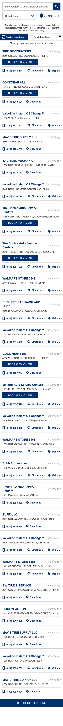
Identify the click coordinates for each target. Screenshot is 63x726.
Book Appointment (20, 62)
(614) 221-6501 (14, 101)
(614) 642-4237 (14, 149)
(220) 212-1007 (14, 125)
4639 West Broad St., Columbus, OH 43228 (24, 467)
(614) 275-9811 (14, 573)
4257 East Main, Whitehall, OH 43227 (21, 495)
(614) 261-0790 (14, 196)
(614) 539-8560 (14, 451)
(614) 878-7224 (14, 373)
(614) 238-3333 (14, 502)
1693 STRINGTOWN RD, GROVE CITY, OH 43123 (28, 444)
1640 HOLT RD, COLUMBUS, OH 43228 (23, 636)
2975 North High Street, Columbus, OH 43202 (25, 188)
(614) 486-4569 (14, 266)
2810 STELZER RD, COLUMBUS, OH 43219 (25, 55)
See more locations (31, 703)
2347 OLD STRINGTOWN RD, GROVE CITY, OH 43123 (30, 589)
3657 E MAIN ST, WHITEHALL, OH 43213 (23, 283)
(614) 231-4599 (14, 342)
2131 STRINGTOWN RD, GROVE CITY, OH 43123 (28, 518)
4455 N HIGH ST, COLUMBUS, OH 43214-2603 (26, 389)
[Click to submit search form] (56, 6)
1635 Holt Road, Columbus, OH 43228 (22, 660)
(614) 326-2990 (14, 427)
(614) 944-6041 (14, 70)
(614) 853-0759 (14, 668)
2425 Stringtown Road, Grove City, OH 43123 (25, 542)
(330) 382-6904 (14, 691)
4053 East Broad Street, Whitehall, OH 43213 (25, 334)
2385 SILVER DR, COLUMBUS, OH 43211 (24, 141)
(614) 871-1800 (14, 597)
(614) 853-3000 (14, 475)
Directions (37, 70)
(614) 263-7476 (14, 404)
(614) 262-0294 (14, 231)
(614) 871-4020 (14, 526)
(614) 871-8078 (14, 550)
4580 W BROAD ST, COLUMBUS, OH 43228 (25, 358)
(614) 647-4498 (14, 644)
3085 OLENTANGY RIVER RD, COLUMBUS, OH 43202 (30, 216)
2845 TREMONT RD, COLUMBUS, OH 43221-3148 (28, 251)
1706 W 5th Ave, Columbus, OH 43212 (22, 118)
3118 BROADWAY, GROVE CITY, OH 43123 (24, 310)
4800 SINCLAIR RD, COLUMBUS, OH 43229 (25, 684)
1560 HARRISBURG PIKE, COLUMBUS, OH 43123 (28, 165)
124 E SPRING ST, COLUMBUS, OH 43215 (24, 86)
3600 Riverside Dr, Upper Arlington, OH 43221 (26, 420)
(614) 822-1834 (14, 318)
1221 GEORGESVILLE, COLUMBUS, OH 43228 (26, 566)
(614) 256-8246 (14, 290)
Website (56, 70)
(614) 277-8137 (14, 172)
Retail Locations (42, 36)
